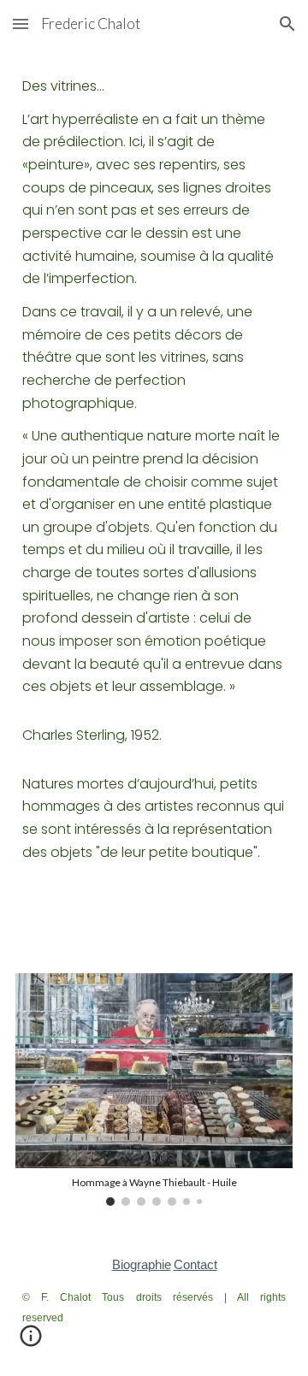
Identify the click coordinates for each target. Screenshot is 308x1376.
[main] (154, 500)
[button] (20, 23)
